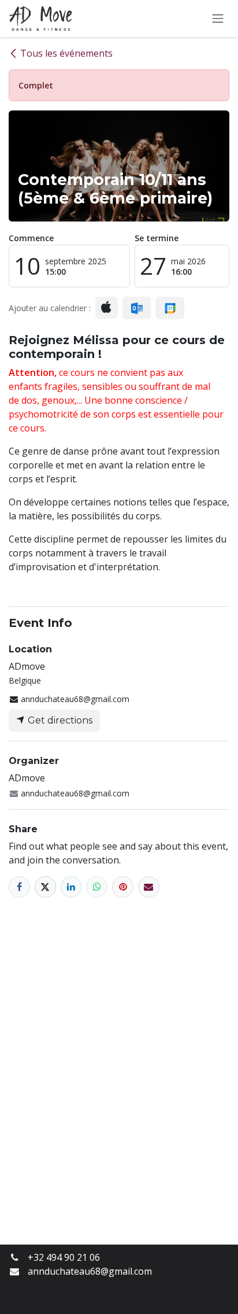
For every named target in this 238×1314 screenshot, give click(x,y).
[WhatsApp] (96, 887)
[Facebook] (19, 887)
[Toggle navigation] (217, 19)
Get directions (58, 720)
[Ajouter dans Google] (169, 308)
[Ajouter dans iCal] (106, 308)
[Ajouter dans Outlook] (136, 308)
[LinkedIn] (71, 887)
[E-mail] (148, 887)
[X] (45, 887)
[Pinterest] (122, 887)
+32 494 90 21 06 (64, 1257)
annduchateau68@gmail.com (90, 1271)
